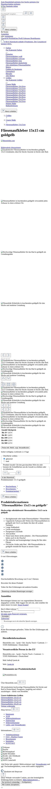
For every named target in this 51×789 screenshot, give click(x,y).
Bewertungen (11, 739)
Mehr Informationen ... (31, 780)
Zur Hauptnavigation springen (20, 3)
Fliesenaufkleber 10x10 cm (11, 698)
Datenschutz (10, 721)
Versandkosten (41, 764)
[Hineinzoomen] (13, 384)
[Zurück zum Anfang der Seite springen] (3, 775)
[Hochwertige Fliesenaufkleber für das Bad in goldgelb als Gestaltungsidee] (25, 253)
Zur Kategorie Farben (14, 50)
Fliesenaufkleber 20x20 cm (11, 704)
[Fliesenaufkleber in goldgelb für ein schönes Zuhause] (25, 202)
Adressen (26, 38)
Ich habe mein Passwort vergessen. (14, 614)
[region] (25, 289)
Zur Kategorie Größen (14, 80)
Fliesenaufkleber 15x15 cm (11, 700)
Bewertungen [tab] (11, 489)
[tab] (12, 486)
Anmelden (5, 34)
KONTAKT (10, 743)
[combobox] (12, 14)
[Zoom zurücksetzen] (8, 384)
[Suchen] (25, 13)
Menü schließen (10, 30)
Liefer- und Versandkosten (16, 725)
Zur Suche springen (28, 2)
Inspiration (10, 741)
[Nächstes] (8, 355)
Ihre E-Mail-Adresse (9, 609)
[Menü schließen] (7, 52)
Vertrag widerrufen (8, 706)
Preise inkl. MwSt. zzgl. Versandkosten (15, 448)
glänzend (9, 459)
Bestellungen (35, 38)
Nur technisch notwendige (11, 782)
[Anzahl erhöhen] (18, 473)
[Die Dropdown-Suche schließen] (31, 13)
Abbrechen (5, 619)
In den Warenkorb (8, 477)
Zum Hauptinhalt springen (11, 2)
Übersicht (5, 38)
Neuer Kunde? (23, 605)
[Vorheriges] (3, 355)
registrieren (9, 36)
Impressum (10, 714)
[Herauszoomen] (3, 384)
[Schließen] (2, 787)
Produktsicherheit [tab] (12, 491)
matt (7, 461)
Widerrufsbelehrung (13, 718)
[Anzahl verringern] (5, 473)
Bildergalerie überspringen (11, 148)
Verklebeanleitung (12, 735)
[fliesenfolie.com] (25, 141)
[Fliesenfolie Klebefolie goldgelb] (25, 304)
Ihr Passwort (6, 612)
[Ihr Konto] (3, 25)
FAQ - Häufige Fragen (14, 737)
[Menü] (3, 9)
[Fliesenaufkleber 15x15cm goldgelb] (25, 151)
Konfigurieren (26, 782)
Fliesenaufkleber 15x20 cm (11, 702)
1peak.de (10, 664)
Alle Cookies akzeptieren (10, 785)
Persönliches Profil (16, 38)
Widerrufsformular (12, 723)
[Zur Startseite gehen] (9, 6)
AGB (8, 716)
